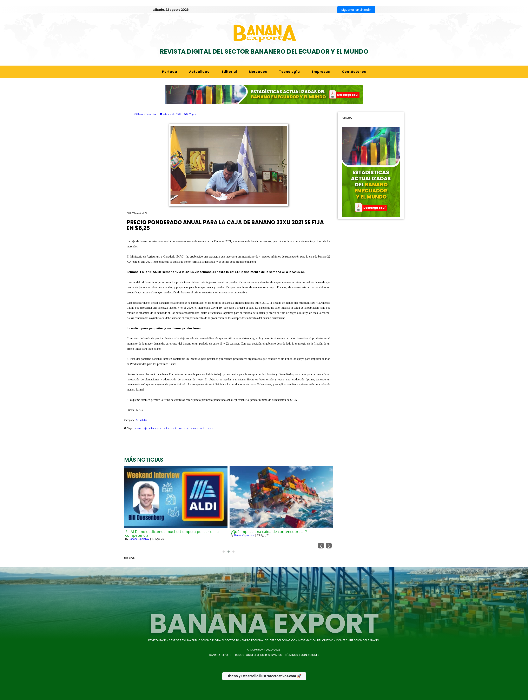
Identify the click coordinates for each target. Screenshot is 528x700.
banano (138, 428)
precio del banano (188, 428)
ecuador (165, 428)
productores (205, 428)
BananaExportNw (139, 539)
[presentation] (321, 545)
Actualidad (141, 419)
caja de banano (151, 428)
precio (174, 428)
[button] (223, 551)
